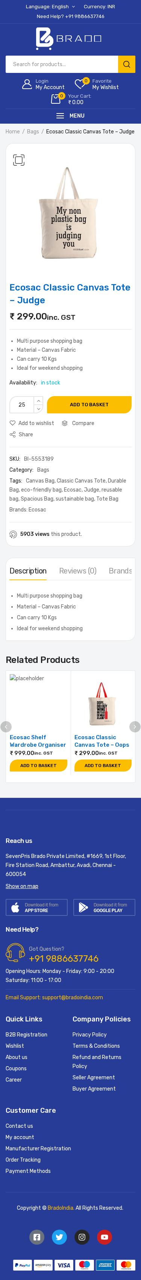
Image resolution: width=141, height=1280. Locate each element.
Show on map (22, 886)
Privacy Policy (90, 1035)
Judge (91, 490)
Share (25, 434)
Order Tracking (23, 1160)
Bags (33, 132)
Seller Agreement (94, 1077)
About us (16, 1057)
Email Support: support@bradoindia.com (54, 997)
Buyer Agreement (94, 1089)
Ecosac (73, 490)
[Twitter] (59, 1237)
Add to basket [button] (38, 765)
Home (13, 132)
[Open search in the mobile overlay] (70, 64)
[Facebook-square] (36, 1237)
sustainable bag (75, 499)
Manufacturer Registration (38, 1148)
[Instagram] (81, 1237)
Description (28, 570)
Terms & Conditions (96, 1046)
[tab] (28, 572)
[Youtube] (104, 1237)
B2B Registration (26, 1035)
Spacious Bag (37, 499)
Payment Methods (28, 1171)
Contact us (19, 1126)
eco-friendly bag (41, 490)
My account (20, 1137)
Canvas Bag (40, 481)
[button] (18, 160)
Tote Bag (107, 499)
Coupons (16, 1068)
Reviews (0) (78, 570)
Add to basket (89, 404)
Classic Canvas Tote (81, 481)
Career (14, 1080)
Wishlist (15, 1046)
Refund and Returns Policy (97, 1062)
